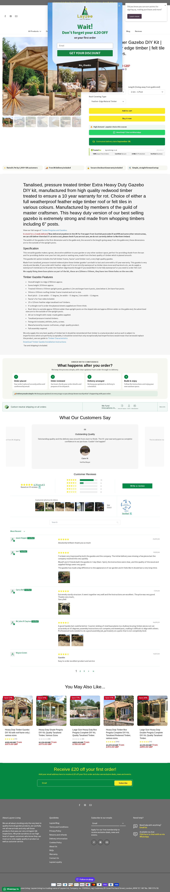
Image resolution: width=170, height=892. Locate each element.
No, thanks (85, 65)
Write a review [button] (137, 485)
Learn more (134, 16)
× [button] (165, 5)
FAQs (51, 850)
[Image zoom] (41, 76)
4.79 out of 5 (39, 485)
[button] (127, 111)
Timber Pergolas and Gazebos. (54, 230)
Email (44, 783)
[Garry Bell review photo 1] (64, 609)
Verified (125, 513)
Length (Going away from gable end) (144, 87)
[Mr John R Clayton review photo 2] (77, 640)
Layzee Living (24, 888)
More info (162, 407)
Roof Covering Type (97, 97)
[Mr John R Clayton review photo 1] (64, 640)
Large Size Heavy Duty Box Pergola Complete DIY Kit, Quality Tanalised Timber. (84, 732)
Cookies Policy (55, 842)
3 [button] (84, 671)
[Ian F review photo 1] (64, 577)
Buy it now (127, 118)
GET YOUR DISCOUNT (85, 53)
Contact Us (54, 858)
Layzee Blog (54, 823)
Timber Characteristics (58, 338)
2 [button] (80, 671)
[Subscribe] (123, 823)
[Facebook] (5, 16)
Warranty (53, 854)
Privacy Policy (55, 831)
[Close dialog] (119, 5)
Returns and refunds (58, 835)
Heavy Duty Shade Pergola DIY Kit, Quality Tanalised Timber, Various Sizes (51, 732)
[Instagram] (10, 16)
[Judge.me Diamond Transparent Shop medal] (126, 505)
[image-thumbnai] (7, 122)
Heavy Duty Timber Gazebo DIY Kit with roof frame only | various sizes (17, 732)
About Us (53, 846)
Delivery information (58, 839)
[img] (63, 539)
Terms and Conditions (58, 827)
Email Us (143, 827)
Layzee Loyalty (55, 862)
